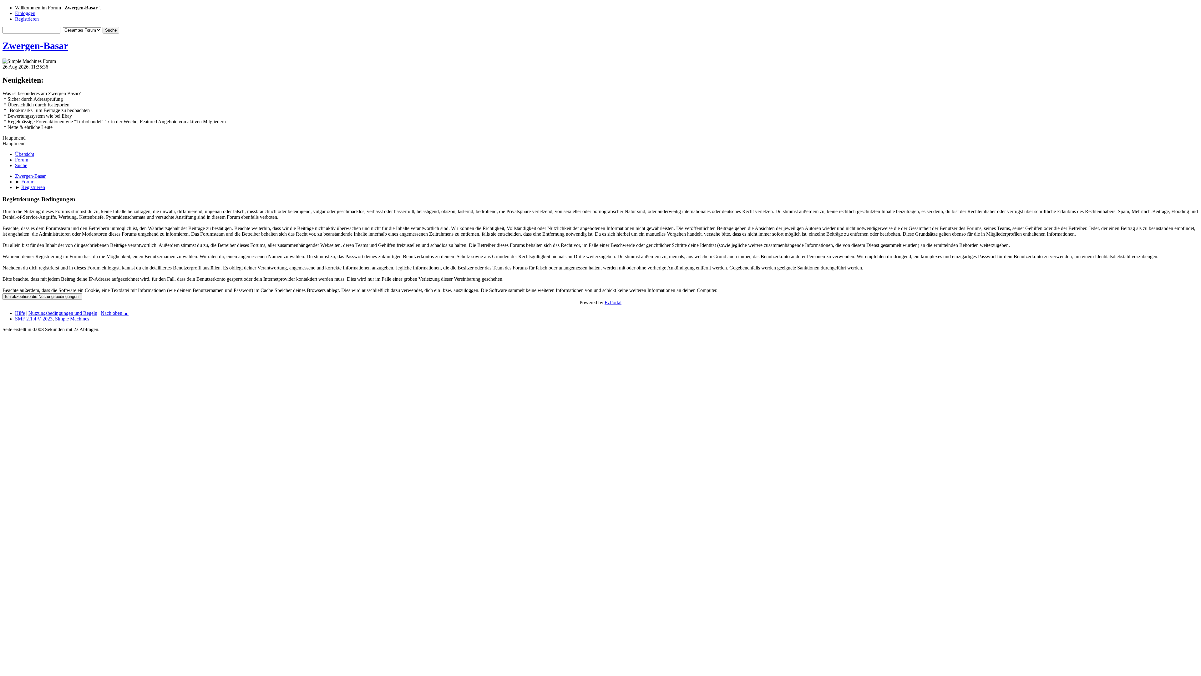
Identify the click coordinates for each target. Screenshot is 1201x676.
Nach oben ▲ (115, 313)
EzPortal (613, 302)
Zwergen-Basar (35, 45)
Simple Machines (72, 318)
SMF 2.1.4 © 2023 (34, 318)
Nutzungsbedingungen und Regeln (62, 313)
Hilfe (20, 313)
